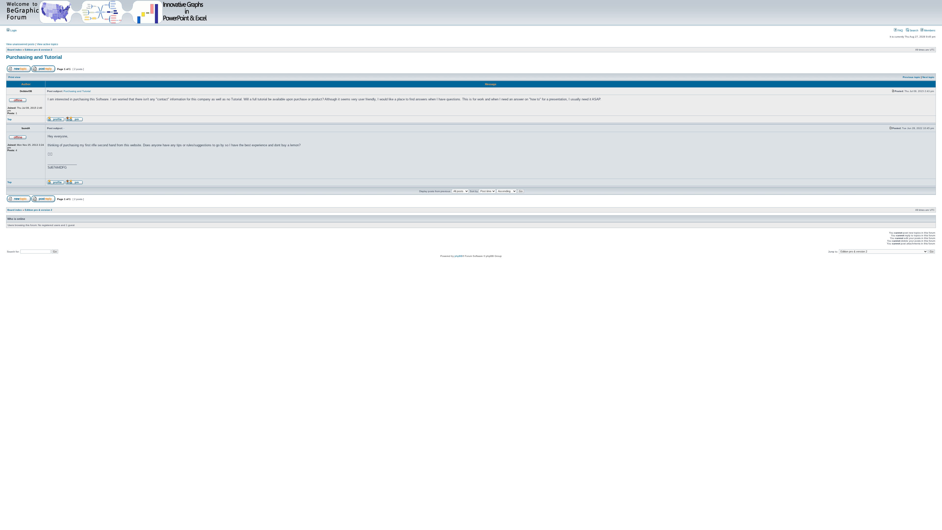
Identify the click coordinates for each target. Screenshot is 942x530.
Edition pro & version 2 (38, 49)
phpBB (458, 256)
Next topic (928, 77)
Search (913, 30)
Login (13, 30)
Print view (14, 77)
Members (929, 30)
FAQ (900, 30)
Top (9, 119)
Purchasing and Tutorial (34, 57)
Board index (14, 49)
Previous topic (911, 77)
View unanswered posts (20, 44)
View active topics (47, 44)
